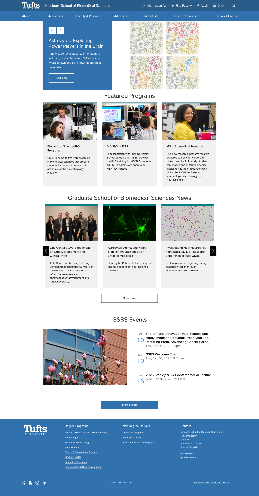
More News (129, 298)
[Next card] (60, 30)
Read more (61, 78)
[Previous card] (52, 30)
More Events (129, 405)
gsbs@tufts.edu (188, 457)
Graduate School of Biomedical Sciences (77, 6)
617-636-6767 (187, 453)
